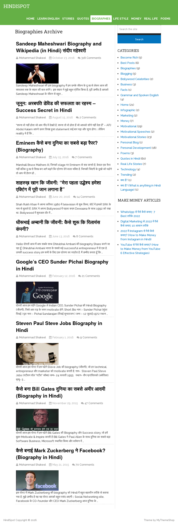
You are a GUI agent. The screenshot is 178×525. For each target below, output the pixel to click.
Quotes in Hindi (130, 158)
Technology (128, 169)
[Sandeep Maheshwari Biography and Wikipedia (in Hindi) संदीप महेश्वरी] (64, 74)
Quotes (83, 18)
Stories (68, 18)
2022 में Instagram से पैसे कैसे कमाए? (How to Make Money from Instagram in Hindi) (138, 235)
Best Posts (127, 63)
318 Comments (91, 58)
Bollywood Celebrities (134, 79)
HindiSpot (16, 6)
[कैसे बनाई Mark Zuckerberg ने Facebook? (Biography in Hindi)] (64, 480)
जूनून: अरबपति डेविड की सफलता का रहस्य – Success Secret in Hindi (56, 106)
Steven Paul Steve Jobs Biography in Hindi (59, 326)
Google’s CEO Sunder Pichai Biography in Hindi (62, 265)
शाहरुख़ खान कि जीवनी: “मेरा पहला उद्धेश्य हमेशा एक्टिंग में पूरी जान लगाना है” (58, 186)
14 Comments (86, 196)
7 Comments (83, 157)
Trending (126, 174)
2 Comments (87, 117)
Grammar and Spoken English (139, 95)
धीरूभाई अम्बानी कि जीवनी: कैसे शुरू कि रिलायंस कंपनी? (58, 225)
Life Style (120, 18)
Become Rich (129, 57)
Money (136, 18)
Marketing (126, 115)
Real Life (151, 18)
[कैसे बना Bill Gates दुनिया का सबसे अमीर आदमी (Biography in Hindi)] (64, 420)
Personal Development (135, 147)
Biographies (101, 18)
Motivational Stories (133, 137)
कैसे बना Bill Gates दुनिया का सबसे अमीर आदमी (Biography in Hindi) (60, 392)
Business (126, 84)
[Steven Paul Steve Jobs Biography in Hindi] (64, 354)
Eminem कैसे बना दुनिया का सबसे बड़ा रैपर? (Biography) (57, 146)
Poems (165, 18)
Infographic (127, 110)
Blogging (126, 73)
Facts (124, 89)
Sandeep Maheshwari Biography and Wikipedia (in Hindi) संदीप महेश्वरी (59, 47)
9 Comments (88, 337)
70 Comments (85, 464)
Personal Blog (129, 142)
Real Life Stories (131, 164)
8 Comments (84, 236)
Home (30, 18)
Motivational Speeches (135, 131)
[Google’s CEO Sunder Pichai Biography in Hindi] (64, 292)
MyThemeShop (166, 520)
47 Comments (93, 403)
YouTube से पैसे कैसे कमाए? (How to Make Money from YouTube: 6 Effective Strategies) (140, 249)
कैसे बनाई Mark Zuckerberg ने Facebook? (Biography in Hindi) (60, 454)
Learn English (48, 18)
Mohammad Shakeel (32, 58)
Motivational (128, 126)
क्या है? (124, 180)
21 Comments (91, 276)
